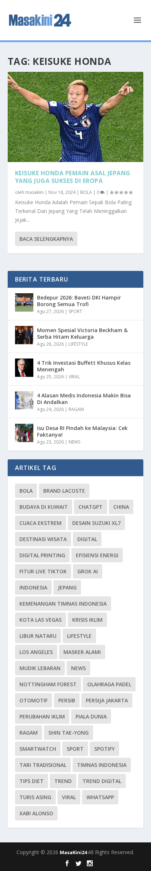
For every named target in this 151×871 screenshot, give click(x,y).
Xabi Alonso (36, 813)
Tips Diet (31, 781)
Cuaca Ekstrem (40, 522)
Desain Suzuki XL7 (96, 522)
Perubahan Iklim (42, 716)
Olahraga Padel (109, 684)
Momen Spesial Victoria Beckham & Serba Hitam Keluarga (82, 333)
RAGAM (76, 409)
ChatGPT (90, 506)
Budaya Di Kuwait (43, 506)
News (78, 668)
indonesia (33, 587)
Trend (63, 781)
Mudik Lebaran (39, 668)
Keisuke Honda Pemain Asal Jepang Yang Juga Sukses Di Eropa (72, 177)
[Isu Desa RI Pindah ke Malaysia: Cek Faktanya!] (24, 433)
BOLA (86, 192)
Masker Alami (82, 651)
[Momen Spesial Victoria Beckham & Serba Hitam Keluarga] (24, 335)
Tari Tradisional (42, 764)
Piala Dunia (91, 716)
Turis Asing (35, 797)
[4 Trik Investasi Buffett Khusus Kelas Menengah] (24, 368)
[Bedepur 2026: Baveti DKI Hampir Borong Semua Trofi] (24, 302)
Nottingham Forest (48, 684)
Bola (26, 490)
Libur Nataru (37, 635)
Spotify (104, 748)
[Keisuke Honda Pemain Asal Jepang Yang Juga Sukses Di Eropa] (76, 117)
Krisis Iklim (87, 619)
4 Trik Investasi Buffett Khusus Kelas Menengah (83, 366)
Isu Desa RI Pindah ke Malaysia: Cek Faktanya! (82, 431)
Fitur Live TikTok (43, 571)
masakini (34, 192)
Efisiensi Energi (97, 555)
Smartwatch (37, 748)
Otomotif (33, 700)
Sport (75, 748)
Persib (66, 700)
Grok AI (87, 571)
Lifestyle (79, 635)
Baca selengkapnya (46, 238)
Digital (87, 539)
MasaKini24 (74, 852)
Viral (69, 797)
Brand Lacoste (64, 490)
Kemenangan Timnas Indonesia (63, 603)
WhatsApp (100, 797)
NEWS (74, 442)
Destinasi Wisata (43, 539)
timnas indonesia (101, 764)
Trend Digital (101, 781)
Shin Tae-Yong (68, 732)
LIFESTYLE (78, 344)
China (121, 506)
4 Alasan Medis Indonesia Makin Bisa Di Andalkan (84, 398)
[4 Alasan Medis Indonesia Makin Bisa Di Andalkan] (24, 400)
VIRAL (74, 377)
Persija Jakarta (107, 700)
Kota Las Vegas (40, 619)
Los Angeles (36, 651)
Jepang (67, 587)
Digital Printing (42, 555)
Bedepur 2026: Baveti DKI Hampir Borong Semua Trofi (79, 301)
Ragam (28, 732)
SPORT (75, 311)
